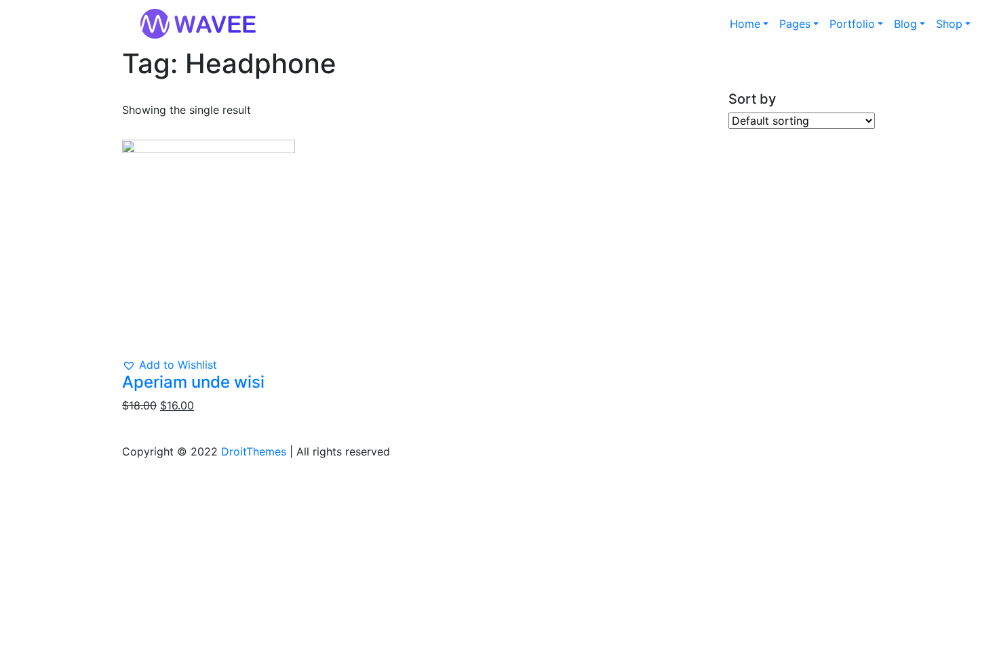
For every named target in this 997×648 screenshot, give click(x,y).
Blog (905, 24)
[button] (169, 365)
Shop (949, 24)
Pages (794, 24)
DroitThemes (253, 451)
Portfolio (852, 24)
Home (745, 24)
